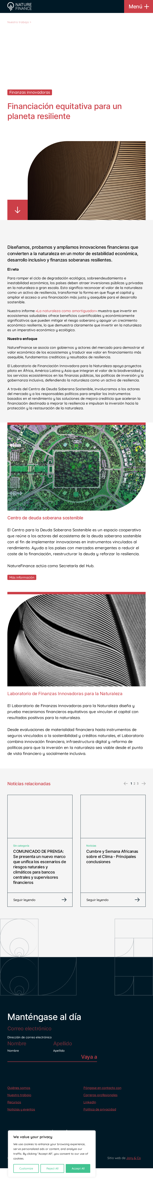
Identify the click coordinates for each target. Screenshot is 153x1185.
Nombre (13, 1050)
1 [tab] (131, 783)
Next (144, 783)
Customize (26, 1168)
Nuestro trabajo (18, 22)
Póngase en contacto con (102, 1088)
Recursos (14, 1102)
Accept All (78, 1168)
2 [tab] (134, 783)
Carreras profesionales (100, 1095)
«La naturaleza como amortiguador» (66, 311)
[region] (52, 1153)
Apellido (59, 1050)
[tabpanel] (39, 851)
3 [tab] (138, 783)
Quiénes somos (18, 1088)
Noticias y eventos (21, 1109)
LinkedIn (89, 1102)
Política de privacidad (99, 1109)
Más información (21, 577)
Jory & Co (133, 1158)
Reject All (52, 1168)
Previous (126, 783)
